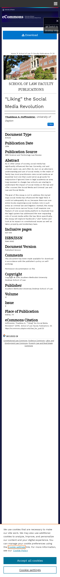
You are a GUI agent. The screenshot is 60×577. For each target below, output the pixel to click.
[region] (30, 550)
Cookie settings (16, 547)
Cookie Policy (20, 550)
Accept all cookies (30, 560)
